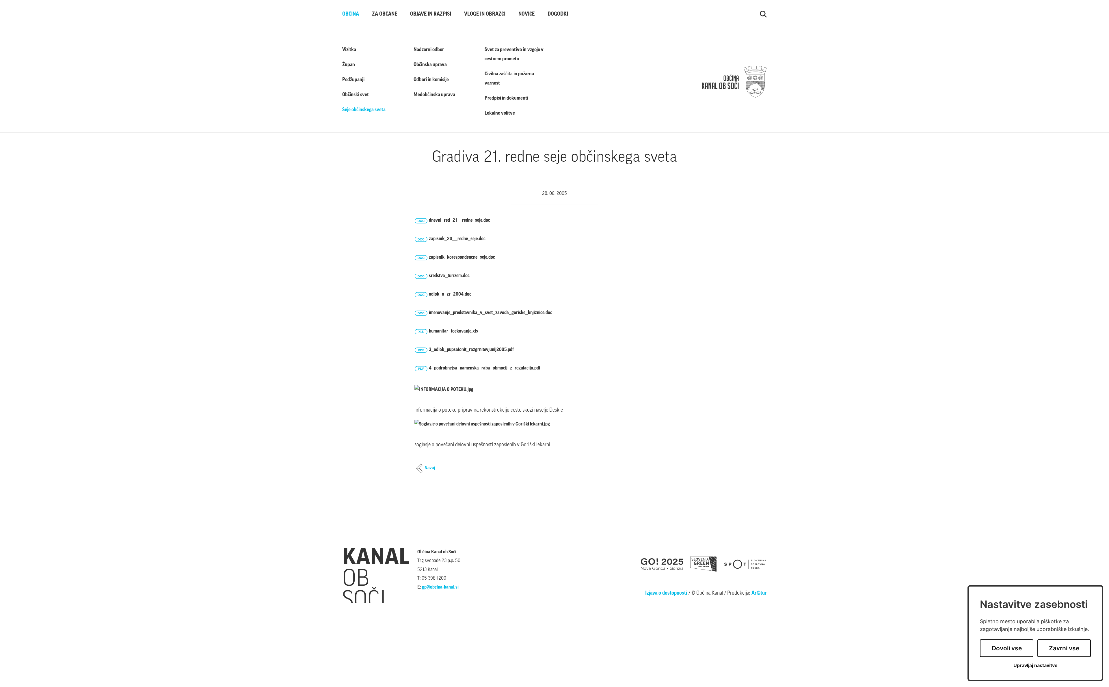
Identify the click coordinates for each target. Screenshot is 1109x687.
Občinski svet (355, 94)
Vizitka (349, 49)
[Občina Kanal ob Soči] (734, 81)
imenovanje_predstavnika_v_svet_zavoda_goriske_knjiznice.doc (490, 313)
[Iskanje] (763, 14)
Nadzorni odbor (429, 49)
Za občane (384, 14)
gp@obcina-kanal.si (440, 587)
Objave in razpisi (430, 14)
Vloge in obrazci (484, 14)
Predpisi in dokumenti (506, 98)
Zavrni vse (1064, 648)
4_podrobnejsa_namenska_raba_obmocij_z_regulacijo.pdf (484, 368)
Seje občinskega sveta (364, 109)
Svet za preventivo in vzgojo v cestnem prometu (514, 54)
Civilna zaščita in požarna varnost (509, 79)
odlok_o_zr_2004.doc (450, 294)
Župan (348, 64)
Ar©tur (759, 593)
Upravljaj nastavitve (1035, 665)
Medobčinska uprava (434, 94)
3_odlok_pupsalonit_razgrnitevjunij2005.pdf (471, 350)
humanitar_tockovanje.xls (453, 331)
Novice (526, 14)
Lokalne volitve (500, 113)
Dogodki (558, 14)
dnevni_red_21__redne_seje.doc (459, 220)
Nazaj (430, 468)
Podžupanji (353, 79)
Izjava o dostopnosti (666, 593)
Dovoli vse (1007, 648)
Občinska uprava (430, 64)
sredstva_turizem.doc (449, 276)
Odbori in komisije (431, 79)
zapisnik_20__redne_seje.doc (457, 239)
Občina (350, 14)
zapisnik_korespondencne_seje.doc (462, 257)
